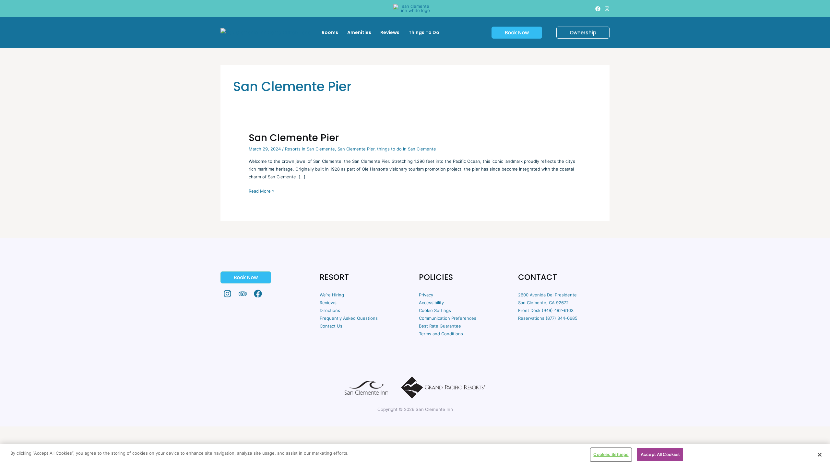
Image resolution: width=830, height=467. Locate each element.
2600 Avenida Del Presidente (547, 294)
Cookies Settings (610, 454)
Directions (330, 310)
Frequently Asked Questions (349, 318)
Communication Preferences (447, 318)
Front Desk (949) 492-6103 (546, 310)
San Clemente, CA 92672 (543, 302)
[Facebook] (597, 8)
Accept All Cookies (660, 454)
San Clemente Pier (294, 138)
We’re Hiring (332, 294)
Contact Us (331, 326)
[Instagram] (607, 8)
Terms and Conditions (441, 333)
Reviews (328, 302)
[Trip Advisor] (243, 294)
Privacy (426, 294)
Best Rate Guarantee (440, 326)
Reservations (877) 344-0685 (547, 318)
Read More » (261, 190)
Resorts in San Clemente (310, 148)
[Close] (819, 455)
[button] (513, 33)
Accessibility (431, 302)
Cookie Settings (435, 310)
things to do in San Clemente (406, 148)
